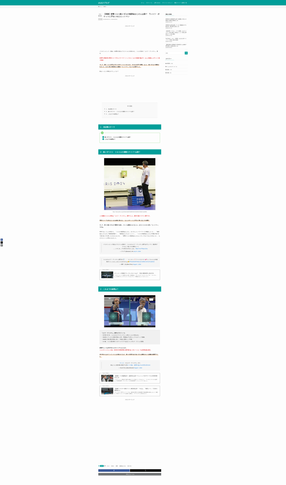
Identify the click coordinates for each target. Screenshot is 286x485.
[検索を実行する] (186, 53)
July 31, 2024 (137, 251)
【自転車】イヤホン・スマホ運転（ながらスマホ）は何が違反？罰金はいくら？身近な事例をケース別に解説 (176, 33)
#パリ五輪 (130, 365)
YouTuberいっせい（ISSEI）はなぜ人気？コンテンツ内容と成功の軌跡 (176, 40)
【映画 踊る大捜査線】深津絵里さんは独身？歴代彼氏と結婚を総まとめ (176, 46)
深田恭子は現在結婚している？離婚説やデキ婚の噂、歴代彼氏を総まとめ (176, 26)
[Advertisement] (130, 37)
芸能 (169, 69)
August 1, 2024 (137, 264)
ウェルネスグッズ (172, 66)
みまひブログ (103, 3)
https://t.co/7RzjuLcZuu (142, 248)
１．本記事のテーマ (111, 109)
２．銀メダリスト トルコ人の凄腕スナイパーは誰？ (120, 111)
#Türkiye (137, 261)
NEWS (101, 466)
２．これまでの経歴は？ (112, 114)
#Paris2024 (132, 261)
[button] (114, 470)
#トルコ (122, 363)
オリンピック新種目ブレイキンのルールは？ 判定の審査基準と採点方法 (134, 273)
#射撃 (135, 365)
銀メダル (129, 466)
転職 (169, 72)
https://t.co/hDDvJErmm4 (143, 365)
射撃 (117, 466)
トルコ (108, 466)
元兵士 (112, 466)
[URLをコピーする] (2, 245)
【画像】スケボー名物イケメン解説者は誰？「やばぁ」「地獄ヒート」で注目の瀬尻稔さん (135, 389)
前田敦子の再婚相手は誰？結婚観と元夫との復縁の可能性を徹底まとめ (176, 20)
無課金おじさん (123, 466)
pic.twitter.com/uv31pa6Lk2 (147, 261)
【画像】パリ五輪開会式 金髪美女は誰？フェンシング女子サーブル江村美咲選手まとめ (135, 376)
